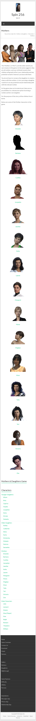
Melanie (5, 541)
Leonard (5, 607)
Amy (4, 500)
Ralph (5, 619)
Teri (18, 424)
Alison (5, 497)
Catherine (6, 528)
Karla (5, 535)
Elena (5, 532)
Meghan (18, 348)
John (4, 604)
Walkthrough (5, 671)
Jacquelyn (18, 202)
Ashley (5, 525)
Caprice (5, 503)
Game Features (5, 679)
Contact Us (4, 645)
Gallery (3, 662)
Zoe (18, 473)
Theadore (6, 626)
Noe (4, 616)
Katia (18, 251)
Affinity (3, 685)
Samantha (6, 547)
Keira (5, 513)
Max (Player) (7, 613)
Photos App (4, 701)
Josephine (6, 510)
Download (4, 648)
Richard (5, 622)
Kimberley (6, 538)
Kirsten (5, 516)
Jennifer (17, 226)
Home (3, 639)
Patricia (5, 544)
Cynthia (18, 178)
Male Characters (6, 601)
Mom (18, 375)
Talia (17, 400)
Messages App (5, 698)
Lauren (18, 275)
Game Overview (6, 642)
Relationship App (6, 704)
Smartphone (4, 696)
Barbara (18, 153)
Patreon (3, 654)
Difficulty (4, 682)
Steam (3, 651)
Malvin (5, 610)
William (5, 629)
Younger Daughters (7, 494)
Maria (18, 324)
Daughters (4, 668)
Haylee (5, 506)
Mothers (4, 551)
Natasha (6, 519)
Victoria (18, 449)
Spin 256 (18, 15)
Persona (3, 688)
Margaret (18, 300)
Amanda (18, 129)
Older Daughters (6, 523)
